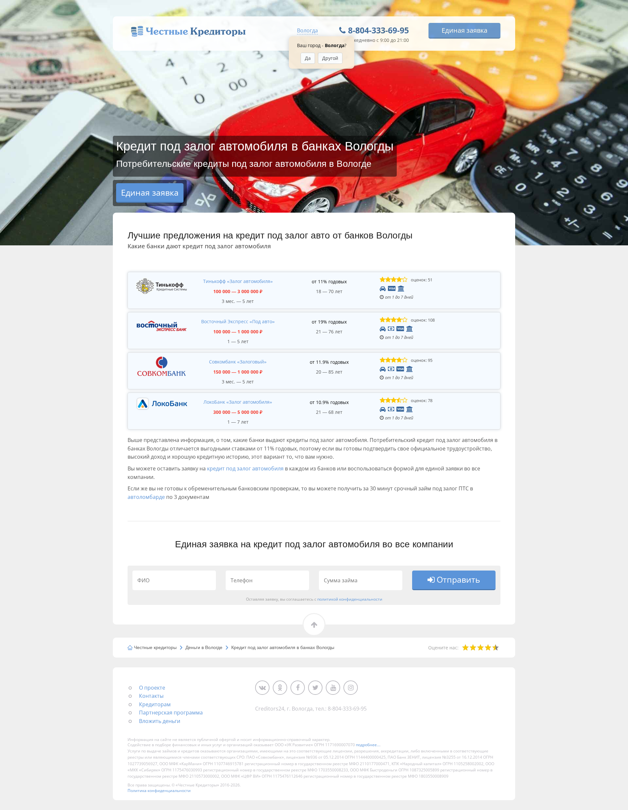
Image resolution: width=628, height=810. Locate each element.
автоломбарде (146, 497)
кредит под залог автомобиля (245, 468)
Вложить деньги (159, 721)
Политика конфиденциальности (159, 790)
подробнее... (368, 745)
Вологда (307, 30)
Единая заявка (464, 30)
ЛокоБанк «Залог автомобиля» (237, 402)
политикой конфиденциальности (349, 599)
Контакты (151, 695)
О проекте (152, 687)
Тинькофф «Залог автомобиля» (238, 281)
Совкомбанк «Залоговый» (238, 362)
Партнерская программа (171, 712)
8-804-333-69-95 (378, 30)
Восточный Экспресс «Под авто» (238, 321)
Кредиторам (155, 704)
